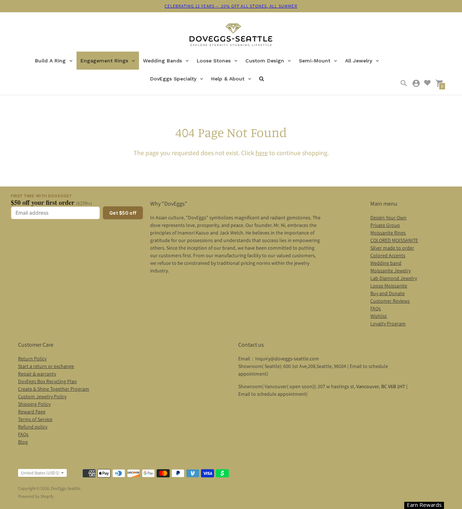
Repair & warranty (37, 373)
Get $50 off (122, 213)
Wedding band (385, 263)
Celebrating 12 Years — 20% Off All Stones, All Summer (231, 6)
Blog (23, 442)
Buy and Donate (387, 293)
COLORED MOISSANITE (394, 240)
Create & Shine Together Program (53, 389)
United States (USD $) (40, 472)
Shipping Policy (34, 404)
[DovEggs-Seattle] (231, 35)
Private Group (385, 225)
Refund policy (32, 427)
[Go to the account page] (416, 83)
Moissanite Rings (388, 232)
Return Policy (32, 358)
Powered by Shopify (36, 496)
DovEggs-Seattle (65, 488)
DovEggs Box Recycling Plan (47, 381)
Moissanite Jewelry (390, 270)
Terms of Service (35, 419)
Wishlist (378, 316)
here (262, 153)
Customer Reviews (390, 301)
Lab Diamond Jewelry (393, 278)
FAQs (375, 308)
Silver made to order (392, 248)
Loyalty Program (388, 323)
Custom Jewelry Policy (42, 396)
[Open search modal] (404, 83)
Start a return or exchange (46, 366)
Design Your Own (388, 217)
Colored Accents (387, 255)
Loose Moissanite (388, 285)
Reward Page (31, 411)
